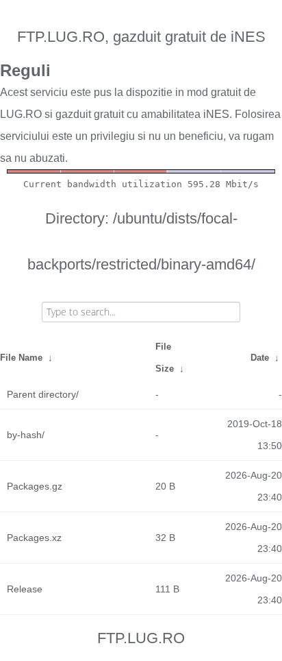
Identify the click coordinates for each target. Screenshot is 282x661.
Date (260, 357)
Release (24, 589)
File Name (21, 357)
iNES (216, 114)
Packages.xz (34, 537)
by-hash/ (25, 434)
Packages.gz (34, 486)
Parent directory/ (43, 394)
